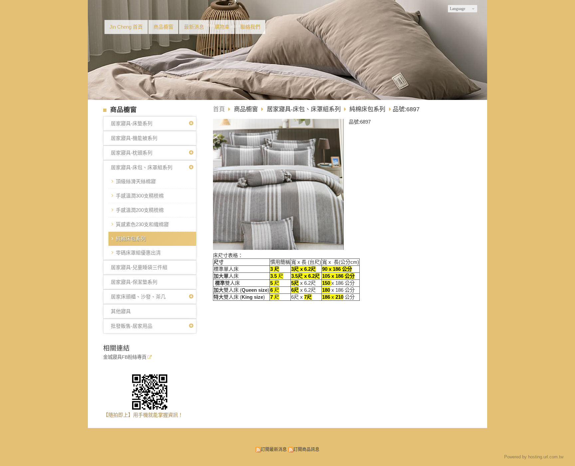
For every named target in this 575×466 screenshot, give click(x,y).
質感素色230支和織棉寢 (142, 224)
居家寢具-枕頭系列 (131, 153)
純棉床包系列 (131, 238)
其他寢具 (121, 311)
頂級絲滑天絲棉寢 (136, 181)
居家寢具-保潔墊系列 (134, 282)
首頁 (219, 109)
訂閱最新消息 (274, 449)
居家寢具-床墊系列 (131, 123)
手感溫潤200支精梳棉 (140, 210)
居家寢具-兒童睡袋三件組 (139, 267)
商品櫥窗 (247, 109)
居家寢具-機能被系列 (134, 138)
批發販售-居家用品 (131, 326)
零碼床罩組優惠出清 (138, 252)
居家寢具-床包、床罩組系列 (141, 167)
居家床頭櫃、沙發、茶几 (138, 296)
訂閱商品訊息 (306, 449)
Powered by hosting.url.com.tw (533, 456)
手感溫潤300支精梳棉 (140, 196)
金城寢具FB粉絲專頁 (124, 357)
